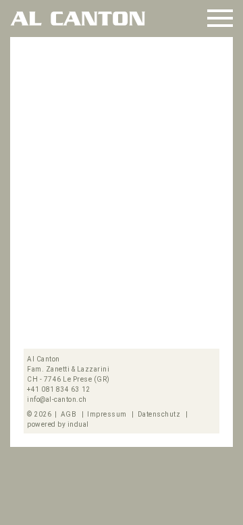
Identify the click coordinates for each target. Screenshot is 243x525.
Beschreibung (62, 321)
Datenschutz (160, 414)
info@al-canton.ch (57, 399)
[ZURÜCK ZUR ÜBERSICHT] (205, 60)
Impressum (107, 414)
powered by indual (58, 424)
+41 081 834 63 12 (58, 389)
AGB (69, 414)
